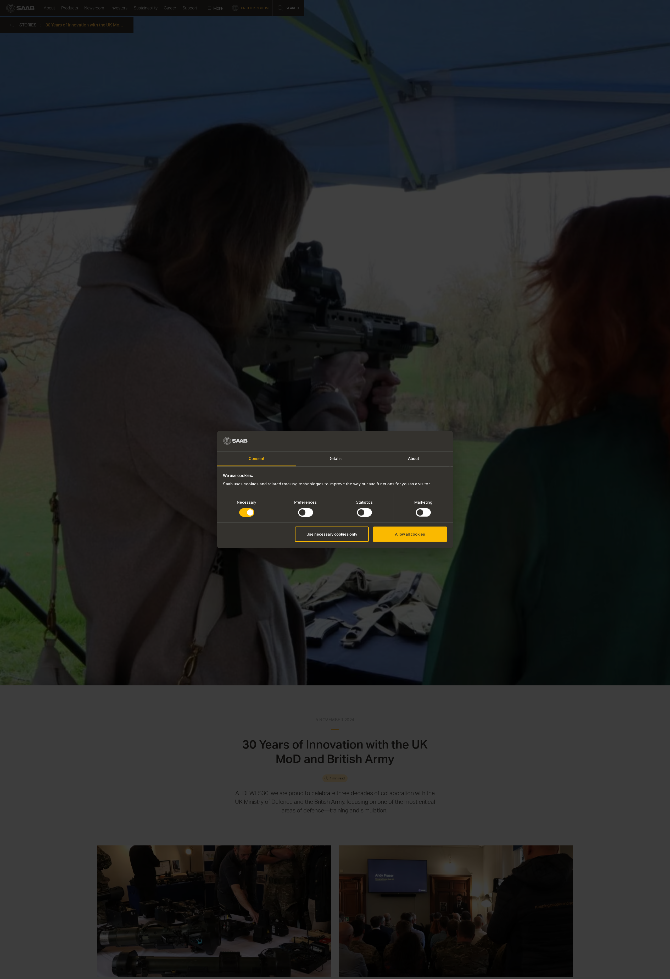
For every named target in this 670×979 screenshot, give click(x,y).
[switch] (305, 512)
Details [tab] (335, 458)
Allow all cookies (410, 534)
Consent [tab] (257, 458)
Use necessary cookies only (331, 534)
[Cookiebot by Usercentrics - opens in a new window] (424, 441)
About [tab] (413, 458)
